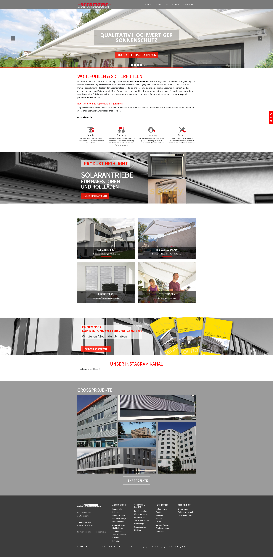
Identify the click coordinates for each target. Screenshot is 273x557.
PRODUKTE (148, 4)
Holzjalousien (161, 509)
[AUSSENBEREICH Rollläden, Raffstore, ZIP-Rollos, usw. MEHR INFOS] (106, 219)
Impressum (125, 547)
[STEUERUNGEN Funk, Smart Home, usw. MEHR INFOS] (167, 263)
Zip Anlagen (116, 531)
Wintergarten (139, 517)
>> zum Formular (84, 117)
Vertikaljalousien (162, 525)
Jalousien (159, 531)
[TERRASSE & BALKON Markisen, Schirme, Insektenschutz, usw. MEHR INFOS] (167, 219)
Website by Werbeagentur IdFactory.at (179, 547)
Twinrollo (159, 515)
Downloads (187, 4)
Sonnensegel (139, 524)
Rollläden (134, 81)
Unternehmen (172, 4)
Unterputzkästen (119, 515)
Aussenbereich (119, 505)
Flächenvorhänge (162, 528)
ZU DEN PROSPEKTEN (96, 349)
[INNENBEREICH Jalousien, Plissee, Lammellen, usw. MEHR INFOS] (106, 263)
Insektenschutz (118, 522)
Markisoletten (117, 528)
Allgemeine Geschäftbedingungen (155, 547)
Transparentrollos (119, 534)
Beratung (179, 94)
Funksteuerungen (185, 515)
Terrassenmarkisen (141, 520)
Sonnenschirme (140, 527)
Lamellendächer (140, 511)
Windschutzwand (140, 514)
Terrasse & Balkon (139, 506)
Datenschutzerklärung (137, 547)
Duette (159, 512)
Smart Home (183, 509)
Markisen (125, 81)
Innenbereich (162, 505)
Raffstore (144, 81)
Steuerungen (184, 505)
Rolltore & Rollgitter (120, 518)
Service (159, 4)
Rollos (158, 522)
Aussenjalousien (118, 525)
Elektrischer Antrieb (185, 512)
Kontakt (118, 547)
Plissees (159, 518)
